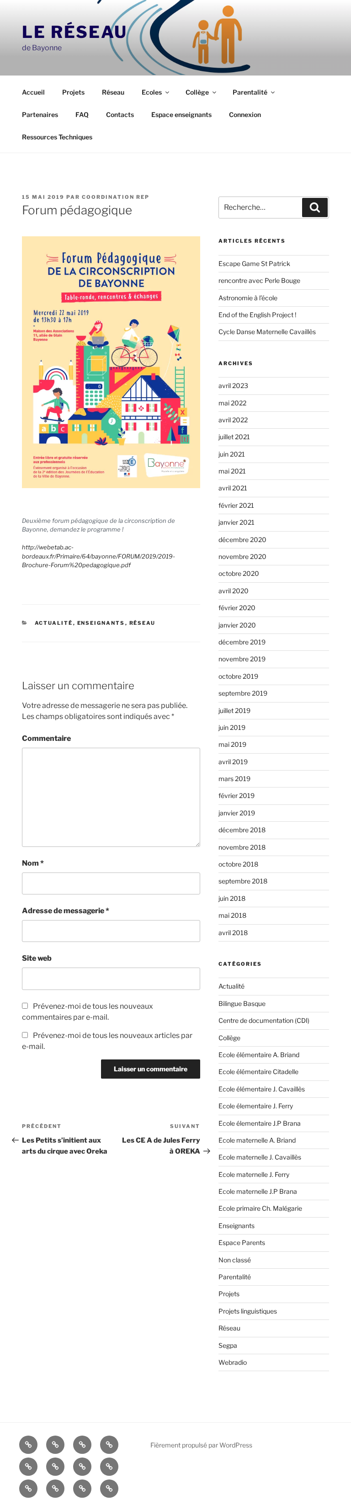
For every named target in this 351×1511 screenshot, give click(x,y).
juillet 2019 (234, 710)
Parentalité (250, 92)
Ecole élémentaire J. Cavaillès (261, 1089)
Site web (37, 958)
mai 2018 (232, 915)
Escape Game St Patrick (254, 263)
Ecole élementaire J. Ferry (255, 1106)
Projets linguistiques (247, 1311)
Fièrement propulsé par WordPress (201, 1445)
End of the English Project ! (257, 315)
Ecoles (152, 92)
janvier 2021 (236, 522)
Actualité (54, 623)
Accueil (33, 92)
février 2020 (236, 608)
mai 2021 (232, 471)
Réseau (113, 92)
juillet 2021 (234, 437)
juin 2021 (231, 454)
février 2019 (236, 795)
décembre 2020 (242, 539)
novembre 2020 (242, 556)
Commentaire (46, 738)
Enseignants (101, 623)
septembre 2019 (242, 693)
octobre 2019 (238, 676)
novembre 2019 (242, 659)
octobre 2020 (238, 573)
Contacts (120, 114)
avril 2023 (233, 385)
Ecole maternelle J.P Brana (257, 1191)
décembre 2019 (242, 642)
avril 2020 (233, 591)
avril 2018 (233, 932)
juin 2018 (231, 898)
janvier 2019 (236, 813)
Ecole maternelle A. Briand (257, 1140)
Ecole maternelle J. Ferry (253, 1174)
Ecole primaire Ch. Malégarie (260, 1208)
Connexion (245, 114)
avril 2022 (233, 420)
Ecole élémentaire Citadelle (258, 1071)
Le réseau (75, 32)
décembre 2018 (242, 830)
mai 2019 (232, 744)
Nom (33, 863)
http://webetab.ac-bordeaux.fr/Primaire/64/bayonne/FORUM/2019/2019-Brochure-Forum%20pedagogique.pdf (98, 556)
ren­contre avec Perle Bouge (259, 280)
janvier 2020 (237, 625)
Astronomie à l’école (247, 298)
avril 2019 (233, 762)
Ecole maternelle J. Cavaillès (259, 1157)
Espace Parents (241, 1242)
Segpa (227, 1345)
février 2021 (236, 505)
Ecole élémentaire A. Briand (258, 1055)
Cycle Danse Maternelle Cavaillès (267, 331)
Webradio (232, 1362)
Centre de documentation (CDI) (263, 1020)
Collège (197, 92)
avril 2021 (232, 488)
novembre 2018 (242, 847)
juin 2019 (231, 727)
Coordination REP (115, 197)
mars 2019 (234, 778)
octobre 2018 (238, 864)
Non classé (234, 1260)
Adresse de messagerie (65, 910)
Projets (73, 92)
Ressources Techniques (57, 137)
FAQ (82, 114)
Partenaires (40, 114)
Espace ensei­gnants (181, 114)
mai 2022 (232, 403)
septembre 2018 (242, 881)
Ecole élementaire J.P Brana (259, 1123)
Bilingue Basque (242, 1003)
